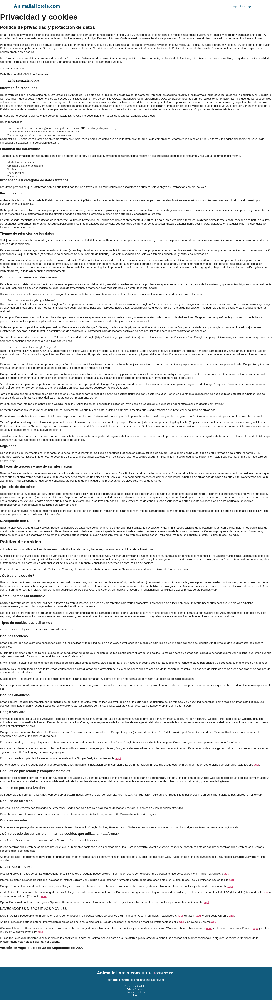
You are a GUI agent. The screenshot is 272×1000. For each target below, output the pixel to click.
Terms (136, 995)
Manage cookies (136, 992)
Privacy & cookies (136, 989)
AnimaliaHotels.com (37, 6)
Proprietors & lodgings (135, 986)
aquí (265, 892)
